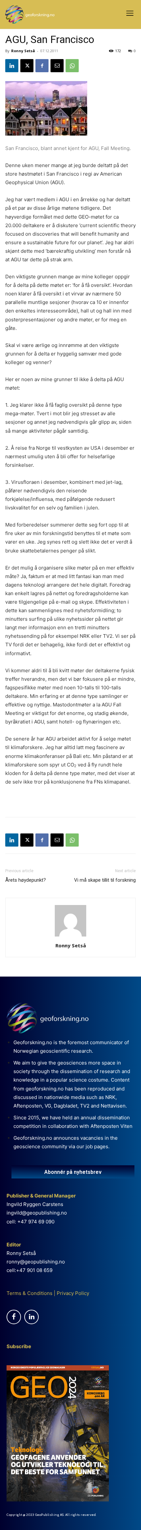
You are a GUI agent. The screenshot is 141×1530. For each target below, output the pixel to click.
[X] (26, 65)
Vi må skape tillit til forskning (105, 880)
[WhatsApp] (72, 65)
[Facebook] (42, 65)
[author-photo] (70, 936)
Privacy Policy (72, 1293)
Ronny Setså (23, 50)
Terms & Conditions (29, 1293)
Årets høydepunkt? (25, 880)
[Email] (57, 65)
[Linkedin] (11, 65)
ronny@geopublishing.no (36, 1262)
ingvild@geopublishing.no (37, 1213)
